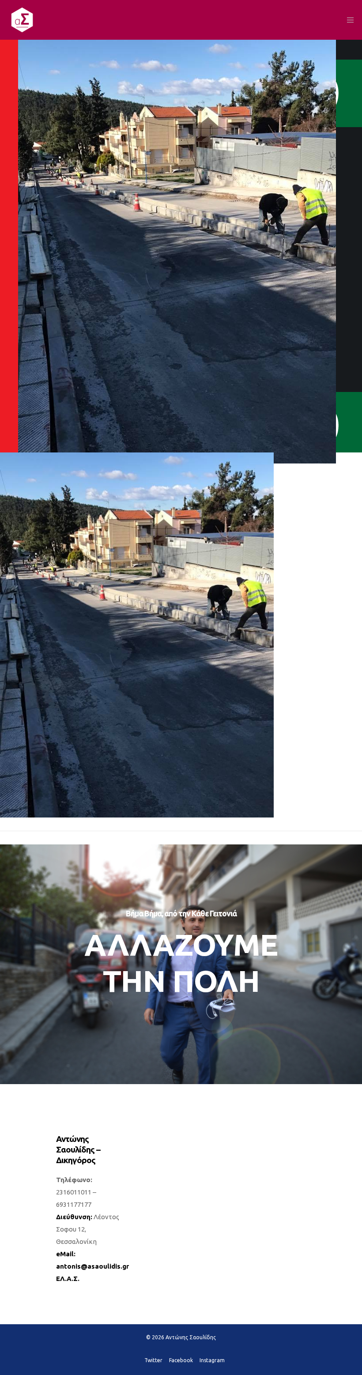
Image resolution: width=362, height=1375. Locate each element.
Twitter (153, 1360)
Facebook (181, 1360)
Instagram (212, 1360)
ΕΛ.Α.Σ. (67, 1278)
